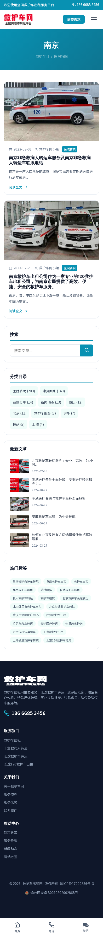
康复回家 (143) (54, 390)
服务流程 (10, 794)
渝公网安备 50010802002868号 (54, 892)
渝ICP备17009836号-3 (77, 883)
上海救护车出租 (53, 632)
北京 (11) (19, 413)
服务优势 (10, 802)
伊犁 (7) (69, 413)
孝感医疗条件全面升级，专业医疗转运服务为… (62, 482)
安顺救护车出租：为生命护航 (53, 517)
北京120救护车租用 (58, 640)
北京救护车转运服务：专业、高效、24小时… (62, 463)
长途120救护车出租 (18, 764)
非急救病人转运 (15, 748)
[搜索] (86, 350)
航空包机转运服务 (24, 632)
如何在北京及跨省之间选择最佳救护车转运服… (62, 537)
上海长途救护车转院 (26, 640)
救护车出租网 (33, 883)
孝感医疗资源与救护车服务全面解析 (59, 498)
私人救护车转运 (23, 598)
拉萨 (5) (18, 424)
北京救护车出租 (23, 590)
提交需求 (73, 19)
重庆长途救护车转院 (26, 581)
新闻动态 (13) (51, 402)
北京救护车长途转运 (75, 598)
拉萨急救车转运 (23, 623)
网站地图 (10, 856)
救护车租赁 (47, 598)
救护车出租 (81, 581)
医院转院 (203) (24, 390)
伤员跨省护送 (74, 623)
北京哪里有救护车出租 (27, 606)
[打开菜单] (94, 19)
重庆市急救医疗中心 (26, 615)
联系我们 (10, 810)
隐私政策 (10, 832)
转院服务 (46, 590)
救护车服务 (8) (45, 413)
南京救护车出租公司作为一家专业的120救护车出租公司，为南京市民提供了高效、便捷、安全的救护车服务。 (51, 281)
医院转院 (69, 149)
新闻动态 (10, 848)
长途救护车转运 (15, 756)
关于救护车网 (14, 786)
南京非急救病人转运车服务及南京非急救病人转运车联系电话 (50, 160)
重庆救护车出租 (56, 581)
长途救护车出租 (70, 590)
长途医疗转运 (49, 623)
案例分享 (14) (23, 402)
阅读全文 (15, 187)
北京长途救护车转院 (62, 606)
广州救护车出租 (56, 615)
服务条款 (10, 840)
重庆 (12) (75, 402)
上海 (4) (38, 424)
